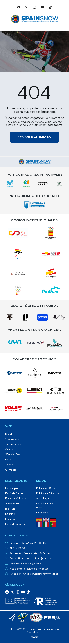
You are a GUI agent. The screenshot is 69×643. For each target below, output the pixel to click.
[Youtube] (42, 8)
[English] (46, 520)
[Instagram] (34, 8)
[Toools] (34, 637)
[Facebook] (18, 8)
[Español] (39, 520)
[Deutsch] (53, 520)
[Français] (39, 524)
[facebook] (7, 592)
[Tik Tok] (50, 8)
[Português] (53, 524)
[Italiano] (46, 524)
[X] (26, 8)
